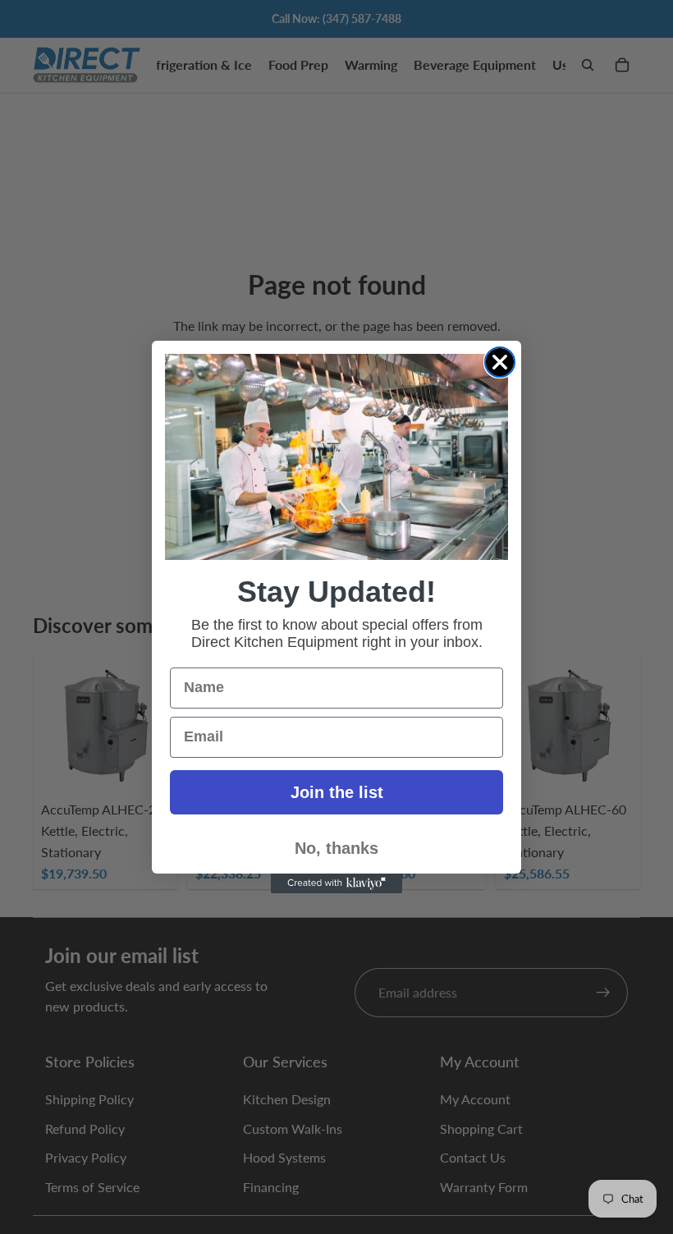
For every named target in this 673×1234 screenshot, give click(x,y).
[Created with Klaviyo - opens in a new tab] (336, 883)
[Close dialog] (500, 362)
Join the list (337, 792)
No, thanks (336, 848)
